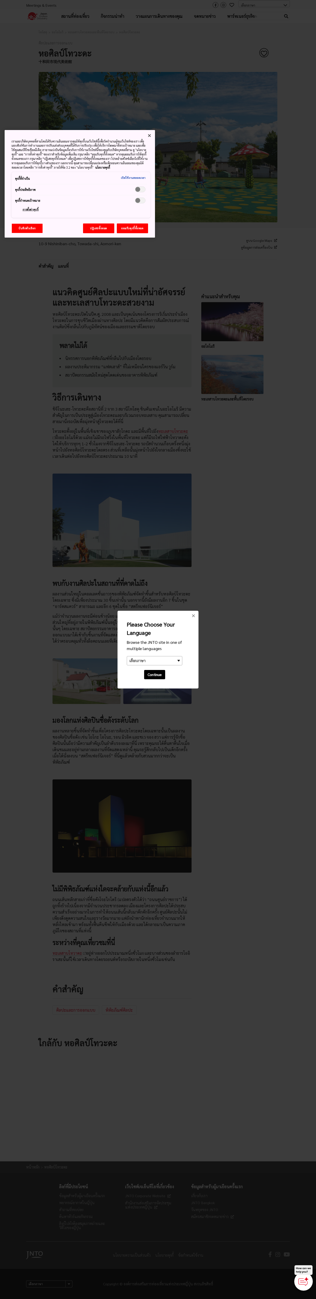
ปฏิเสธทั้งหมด (98, 228)
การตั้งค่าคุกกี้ (31, 209)
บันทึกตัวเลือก (27, 228)
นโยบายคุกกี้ (102, 167)
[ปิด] (149, 135)
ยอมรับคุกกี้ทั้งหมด (132, 228)
